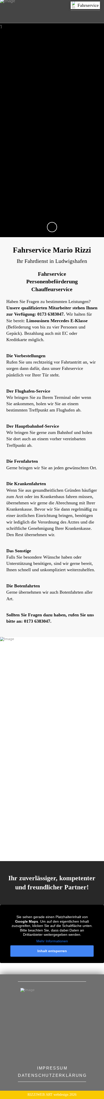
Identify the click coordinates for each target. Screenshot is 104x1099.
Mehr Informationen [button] (52, 941)
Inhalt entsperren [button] (52, 951)
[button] (85, 5)
